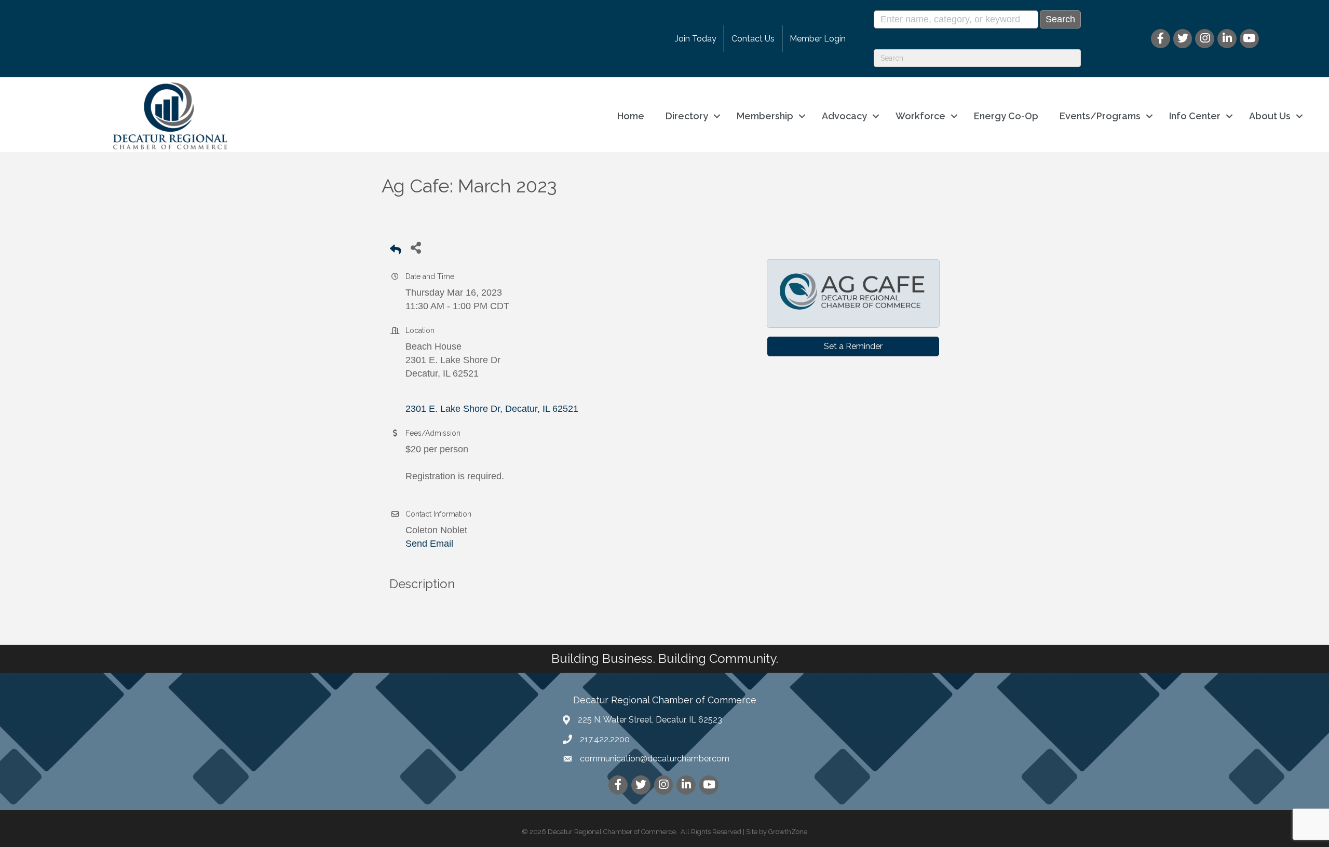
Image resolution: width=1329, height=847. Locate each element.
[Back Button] (395, 250)
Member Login (818, 39)
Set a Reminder (853, 346)
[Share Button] (415, 247)
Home (630, 115)
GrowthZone (787, 832)
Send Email (429, 543)
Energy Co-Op (1006, 115)
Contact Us (753, 39)
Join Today (695, 39)
